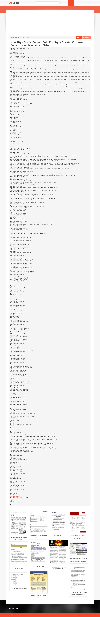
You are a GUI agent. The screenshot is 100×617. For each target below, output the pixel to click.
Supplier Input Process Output (19, 588)
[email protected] (15, 496)
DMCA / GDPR (82, 615)
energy (23, 37)
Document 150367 (58, 535)
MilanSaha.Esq (19, 568)
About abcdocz (75, 615)
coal (28, 37)
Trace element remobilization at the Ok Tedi (19, 538)
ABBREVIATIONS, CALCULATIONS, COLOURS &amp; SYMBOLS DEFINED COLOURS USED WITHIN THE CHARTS (78, 560)
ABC (14, 2)
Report (80, 37)
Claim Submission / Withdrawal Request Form (38, 536)
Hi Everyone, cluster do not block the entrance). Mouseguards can (58, 568)
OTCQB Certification (38, 566)
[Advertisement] (50, 23)
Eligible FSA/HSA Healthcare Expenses (38, 596)
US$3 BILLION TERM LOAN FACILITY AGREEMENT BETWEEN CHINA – (78, 593)
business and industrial (15, 37)
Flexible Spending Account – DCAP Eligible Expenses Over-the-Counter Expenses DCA (78, 537)
